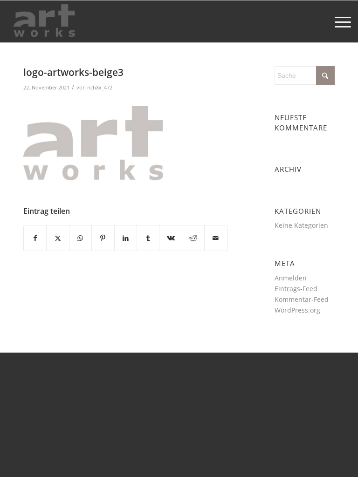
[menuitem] (338, 21)
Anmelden (291, 277)
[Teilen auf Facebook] (35, 238)
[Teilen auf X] (58, 238)
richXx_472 (99, 87)
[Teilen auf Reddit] (193, 238)
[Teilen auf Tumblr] (148, 238)
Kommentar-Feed (302, 299)
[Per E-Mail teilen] (216, 238)
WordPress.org (297, 310)
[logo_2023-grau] (44, 21)
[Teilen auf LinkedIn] (126, 238)
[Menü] (338, 21)
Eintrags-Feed (296, 288)
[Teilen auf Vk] (170, 238)
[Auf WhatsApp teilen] (80, 238)
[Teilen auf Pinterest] (103, 238)
